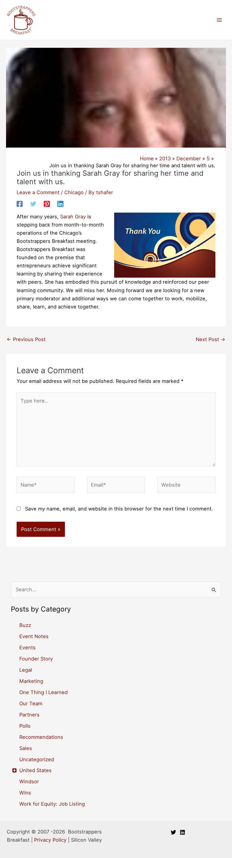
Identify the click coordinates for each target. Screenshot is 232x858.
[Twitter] (33, 203)
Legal (25, 670)
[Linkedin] (60, 203)
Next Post (210, 339)
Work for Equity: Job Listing (52, 804)
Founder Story (36, 659)
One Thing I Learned (43, 692)
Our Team (30, 703)
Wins (25, 793)
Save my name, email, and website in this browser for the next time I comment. (119, 509)
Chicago (74, 192)
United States (35, 770)
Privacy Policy (50, 840)
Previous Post (26, 339)
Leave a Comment (38, 192)
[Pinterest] (47, 203)
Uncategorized (36, 759)
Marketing (31, 681)
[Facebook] (20, 203)
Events (27, 647)
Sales (25, 748)
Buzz (25, 625)
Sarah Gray (73, 217)
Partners (29, 715)
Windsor (29, 781)
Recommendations (41, 737)
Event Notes (34, 636)
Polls (25, 726)
